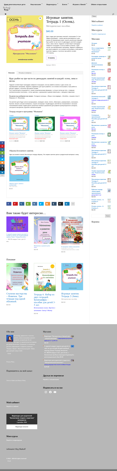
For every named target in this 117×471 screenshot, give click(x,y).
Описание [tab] (11, 73)
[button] (40, 18)
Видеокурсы (52, 4)
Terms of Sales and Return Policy (16, 380)
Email (9, 353)
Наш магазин (36, 4)
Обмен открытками (99, 4)
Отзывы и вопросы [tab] (25, 73)
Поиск (94, 16)
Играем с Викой (79, 4)
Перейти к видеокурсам (99, 34)
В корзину (51, 58)
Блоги (64, 4)
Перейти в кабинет (97, 25)
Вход (6, 9)
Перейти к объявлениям (51, 379)
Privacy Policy (10, 362)
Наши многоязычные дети (14, 4)
